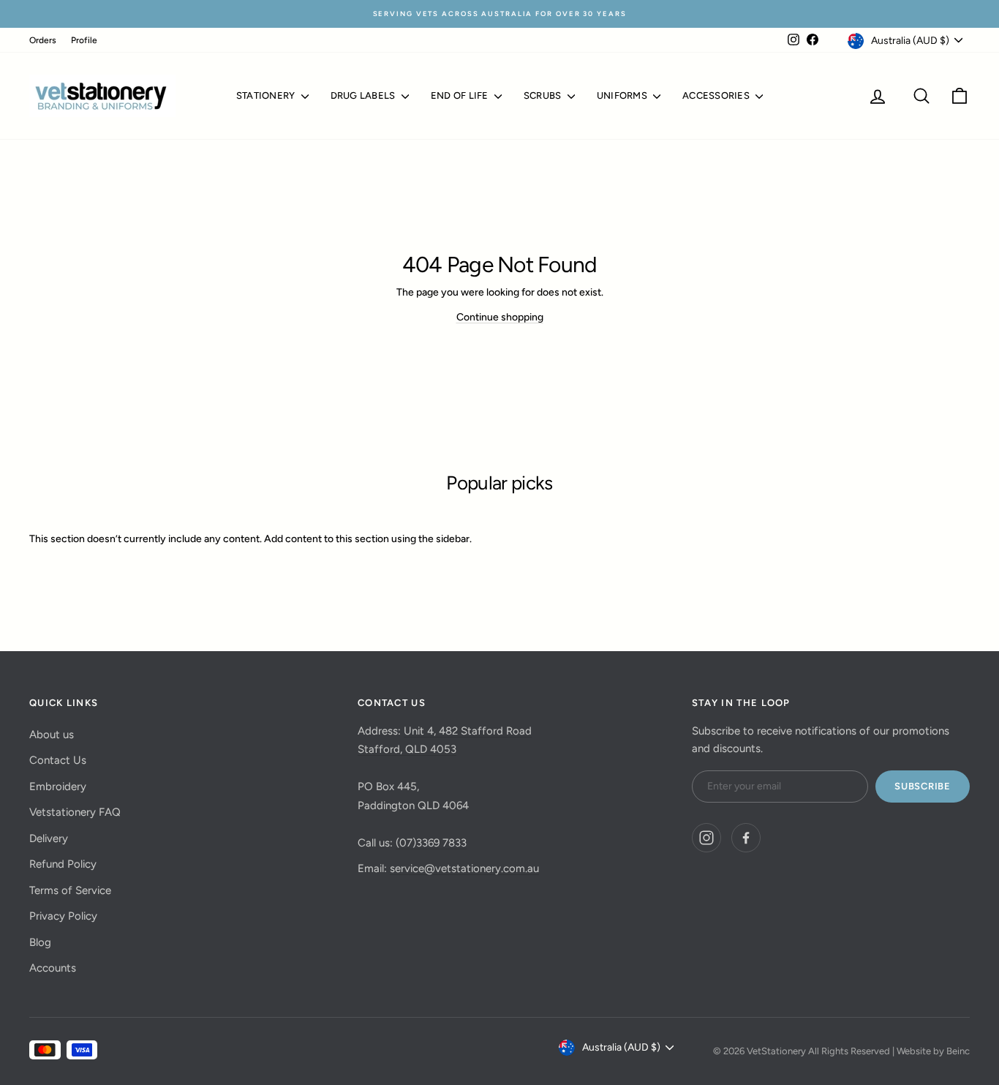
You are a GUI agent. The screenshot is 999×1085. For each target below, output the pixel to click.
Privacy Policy (63, 916)
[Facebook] (746, 837)
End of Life (461, 95)
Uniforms (623, 95)
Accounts (52, 968)
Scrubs (544, 95)
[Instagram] (706, 837)
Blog (40, 942)
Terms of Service (70, 890)
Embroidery (57, 786)
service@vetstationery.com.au (464, 868)
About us (51, 734)
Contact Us (57, 760)
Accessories (717, 95)
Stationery (267, 95)
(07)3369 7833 (431, 842)
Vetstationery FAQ (75, 812)
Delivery (48, 838)
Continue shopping (499, 317)
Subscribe (922, 786)
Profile (84, 40)
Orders (42, 40)
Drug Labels (364, 95)
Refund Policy (63, 864)
